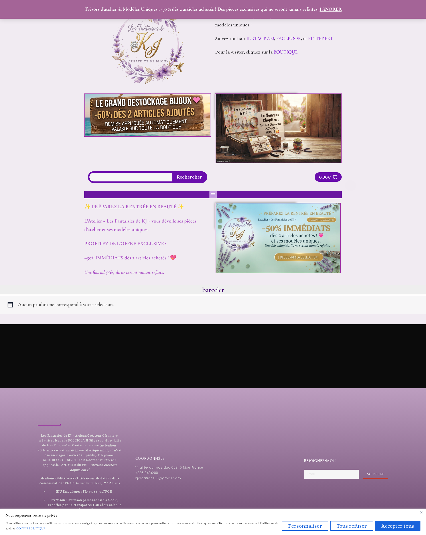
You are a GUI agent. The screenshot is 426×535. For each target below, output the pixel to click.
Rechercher (189, 177)
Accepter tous (397, 526)
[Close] (421, 512)
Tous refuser (352, 526)
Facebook (288, 38)
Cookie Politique (30, 528)
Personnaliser (305, 526)
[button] (213, 194)
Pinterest (321, 38)
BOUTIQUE (286, 52)
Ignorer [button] (331, 9)
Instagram (260, 38)
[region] (213, 522)
